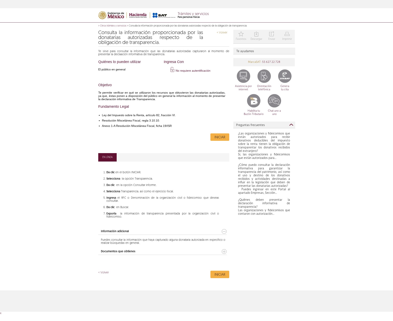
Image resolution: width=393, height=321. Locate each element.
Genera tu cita (284, 88)
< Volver (222, 32)
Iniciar (220, 137)
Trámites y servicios (193, 14)
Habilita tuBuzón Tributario (254, 113)
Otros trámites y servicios (113, 26)
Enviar (271, 36)
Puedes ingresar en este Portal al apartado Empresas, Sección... (264, 179)
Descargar (256, 36)
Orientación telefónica (264, 88)
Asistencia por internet (243, 88)
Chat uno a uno (274, 113)
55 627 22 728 (270, 62)
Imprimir (287, 36)
